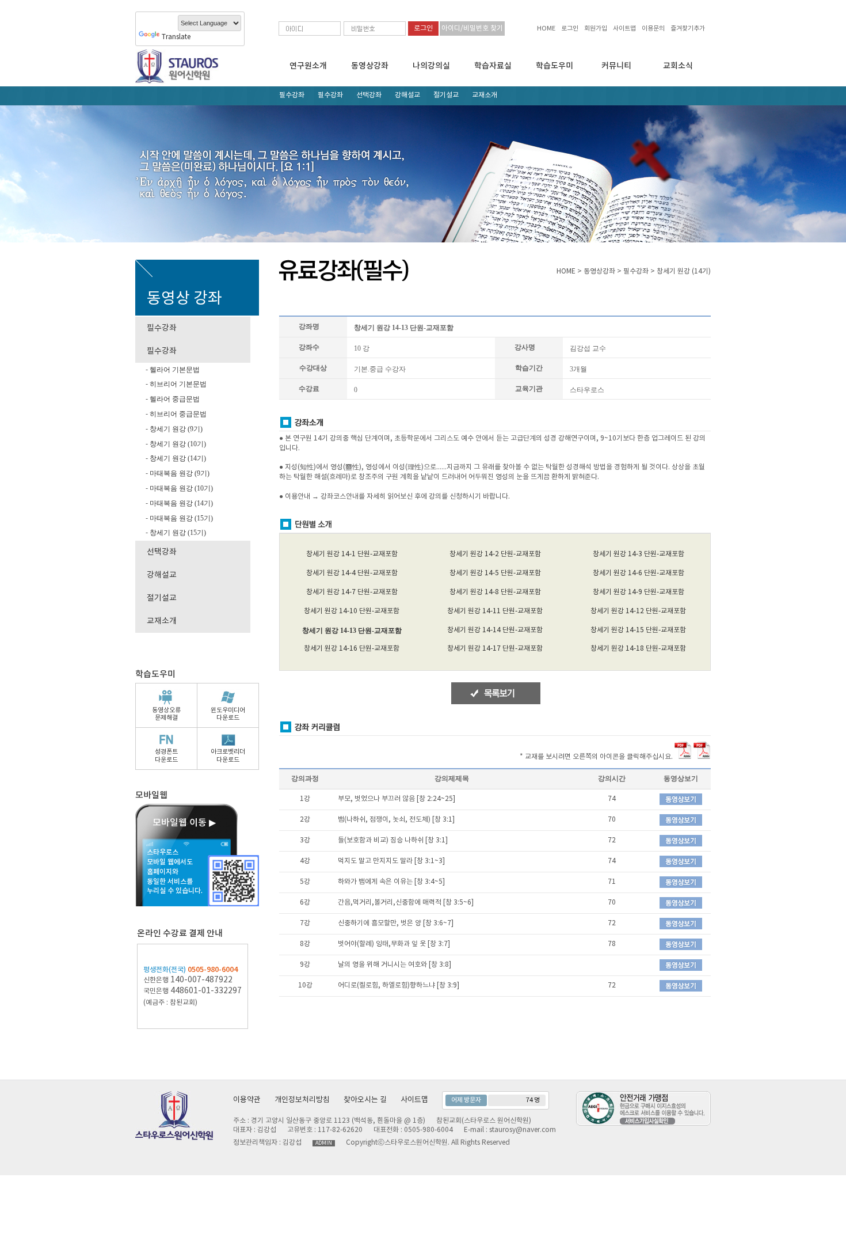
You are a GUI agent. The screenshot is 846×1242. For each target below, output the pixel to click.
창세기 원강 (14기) (177, 458)
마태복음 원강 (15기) (180, 518)
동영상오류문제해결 (166, 714)
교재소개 (484, 95)
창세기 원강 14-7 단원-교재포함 (352, 592)
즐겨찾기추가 (687, 28)
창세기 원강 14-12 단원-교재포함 (638, 611)
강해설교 (407, 95)
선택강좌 (369, 95)
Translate (176, 37)
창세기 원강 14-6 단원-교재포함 (638, 573)
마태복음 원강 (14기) (180, 503)
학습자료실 (493, 66)
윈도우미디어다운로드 (228, 714)
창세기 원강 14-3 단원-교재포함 (638, 554)
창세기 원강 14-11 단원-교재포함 (495, 611)
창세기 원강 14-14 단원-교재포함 (495, 630)
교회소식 (678, 66)
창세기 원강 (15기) (177, 533)
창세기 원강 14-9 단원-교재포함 (638, 592)
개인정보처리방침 (302, 1100)
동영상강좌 (369, 66)
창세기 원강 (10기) (177, 444)
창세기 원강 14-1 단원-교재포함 (352, 554)
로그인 (569, 28)
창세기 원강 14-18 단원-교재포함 (638, 648)
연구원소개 (308, 66)
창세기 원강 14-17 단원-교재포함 (495, 648)
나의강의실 (431, 66)
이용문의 (653, 28)
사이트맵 (624, 28)
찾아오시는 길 (365, 1100)
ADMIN (323, 1143)
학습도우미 (554, 66)
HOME (546, 28)
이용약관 (247, 1100)
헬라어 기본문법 (174, 370)
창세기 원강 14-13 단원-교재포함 (352, 630)
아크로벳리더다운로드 (228, 755)
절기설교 (446, 95)
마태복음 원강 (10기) (180, 488)
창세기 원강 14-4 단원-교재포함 (352, 573)
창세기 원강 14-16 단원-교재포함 (351, 648)
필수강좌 (291, 95)
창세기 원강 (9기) (175, 429)
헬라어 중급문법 (174, 399)
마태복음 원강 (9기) (178, 473)
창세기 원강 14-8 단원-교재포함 (495, 592)
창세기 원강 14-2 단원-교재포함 (495, 554)
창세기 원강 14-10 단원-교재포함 (351, 611)
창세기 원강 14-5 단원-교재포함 (495, 573)
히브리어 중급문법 (177, 414)
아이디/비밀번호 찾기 (472, 28)
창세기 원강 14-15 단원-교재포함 (638, 630)
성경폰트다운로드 (166, 755)
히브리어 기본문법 (177, 384)
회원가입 (595, 28)
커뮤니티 (616, 66)
